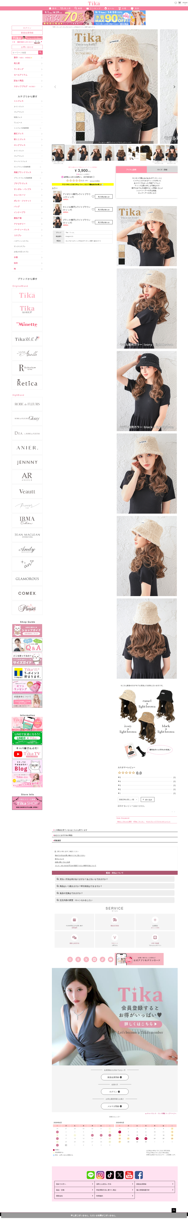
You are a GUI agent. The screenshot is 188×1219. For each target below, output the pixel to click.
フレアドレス (19, 112)
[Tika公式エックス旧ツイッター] (86, 959)
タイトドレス (19, 106)
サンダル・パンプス (22, 189)
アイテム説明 (131, 170)
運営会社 (59, 1196)
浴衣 (16, 262)
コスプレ (18, 235)
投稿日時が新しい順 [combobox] (126, 800)
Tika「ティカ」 (70, 232)
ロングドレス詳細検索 (22, 166)
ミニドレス (19, 100)
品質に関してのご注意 (62, 862)
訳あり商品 (19, 80)
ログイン (27, 27)
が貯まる (115, 944)
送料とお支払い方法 (103, 1184)
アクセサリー (19, 223)
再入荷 (17, 63)
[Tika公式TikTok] (103, 959)
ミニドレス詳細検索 (21, 128)
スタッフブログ (25, 86)
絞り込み (148, 799)
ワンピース (18, 122)
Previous (55, 87)
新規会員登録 (27, 32)
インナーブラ (19, 212)
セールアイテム (20, 74)
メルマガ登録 (113, 1106)
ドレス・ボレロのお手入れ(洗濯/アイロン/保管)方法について (75, 865)
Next (174, 87)
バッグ (17, 206)
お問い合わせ (27, 47)
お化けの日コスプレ (21, 251)
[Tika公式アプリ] (139, 959)
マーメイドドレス (20, 161)
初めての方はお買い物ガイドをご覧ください (70, 855)
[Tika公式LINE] (94, 959)
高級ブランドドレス (22, 172)
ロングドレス (19, 145)
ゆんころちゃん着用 (125, 821)
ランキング (19, 69)
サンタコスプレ (19, 246)
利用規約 (99, 1196)
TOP (54, 27)
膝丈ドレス (19, 133)
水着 (16, 257)
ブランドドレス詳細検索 (23, 178)
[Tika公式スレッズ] (78, 959)
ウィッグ (59, 27)
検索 (40, 52)
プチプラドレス (20, 183)
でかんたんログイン (155, 944)
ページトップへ (174, 1210)
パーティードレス (21, 229)
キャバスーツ (19, 194)
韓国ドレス (18, 117)
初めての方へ (61, 1184)
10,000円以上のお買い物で (74, 927)
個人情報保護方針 (143, 1190)
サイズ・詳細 (162, 170)
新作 (23, 57)
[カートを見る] (179, 3)
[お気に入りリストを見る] (175, 3)
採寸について (59, 859)
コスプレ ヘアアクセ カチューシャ (158, 821)
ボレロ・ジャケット (22, 200)
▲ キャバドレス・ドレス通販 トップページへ (160, 1113)
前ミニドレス (19, 139)
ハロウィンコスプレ (21, 241)
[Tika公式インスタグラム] (70, 959)
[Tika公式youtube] (111, 959)
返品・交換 (60, 1190)
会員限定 (155, 927)
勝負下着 (18, 218)
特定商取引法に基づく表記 (106, 1190)
